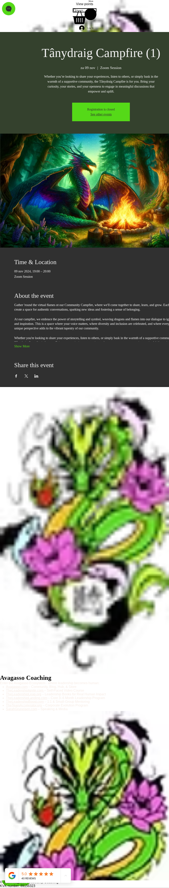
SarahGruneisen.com (21, 709)
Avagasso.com (17, 687)
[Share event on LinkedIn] (36, 376)
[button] (84, 16)
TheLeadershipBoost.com (25, 701)
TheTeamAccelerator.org (24, 705)
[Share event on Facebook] (16, 376)
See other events (101, 114)
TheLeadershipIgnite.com (25, 690)
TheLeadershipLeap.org (23, 694)
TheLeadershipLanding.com (26, 698)
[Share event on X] (26, 376)
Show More (22, 346)
